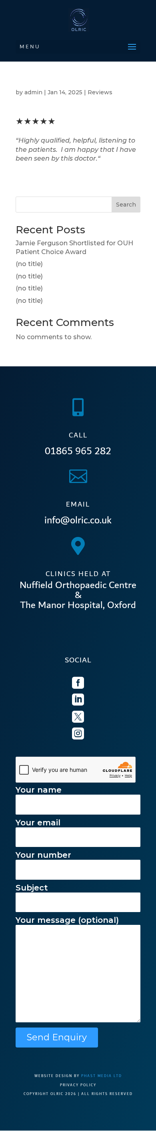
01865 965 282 (78, 451)
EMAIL (78, 504)
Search (126, 204)
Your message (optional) (67, 920)
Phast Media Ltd (101, 1076)
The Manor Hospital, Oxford (78, 605)
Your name (39, 790)
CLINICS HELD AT (78, 574)
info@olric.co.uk (78, 520)
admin (33, 92)
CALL (78, 435)
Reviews (100, 92)
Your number (43, 855)
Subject (32, 887)
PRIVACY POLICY (78, 1085)
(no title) (29, 264)
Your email (38, 822)
